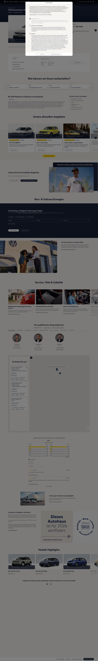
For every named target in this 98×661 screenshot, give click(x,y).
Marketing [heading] (33, 33)
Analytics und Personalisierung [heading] (37, 25)
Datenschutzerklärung (47, 12)
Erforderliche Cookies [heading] (35, 18)
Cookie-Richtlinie (35, 12)
